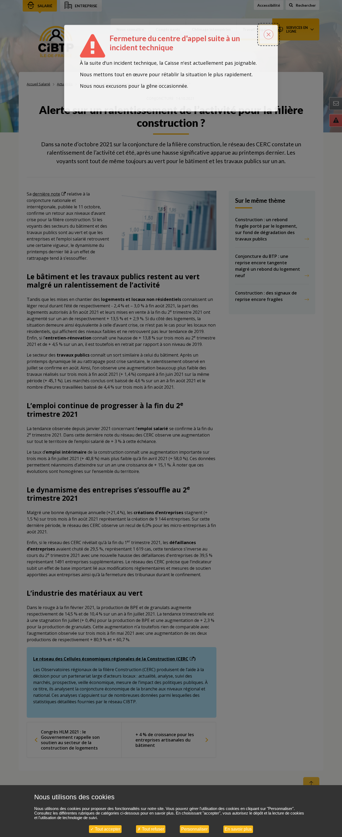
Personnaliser (194, 829)
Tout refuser (152, 829)
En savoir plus (238, 829)
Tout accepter (107, 829)
